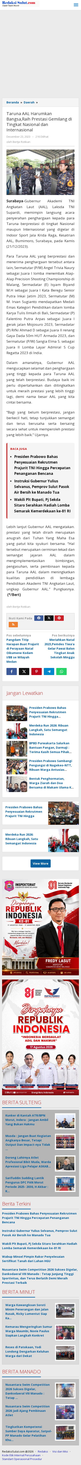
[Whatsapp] (61, 671)
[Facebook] (38, 618)
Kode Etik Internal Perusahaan (21, 1455)
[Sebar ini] (11, 671)
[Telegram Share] (49, 671)
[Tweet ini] (24, 671)
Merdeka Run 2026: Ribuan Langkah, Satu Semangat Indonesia (48, 729)
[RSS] (13, 624)
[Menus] (76, 5)
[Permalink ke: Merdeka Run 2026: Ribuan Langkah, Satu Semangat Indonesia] (16, 731)
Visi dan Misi (60, 1451)
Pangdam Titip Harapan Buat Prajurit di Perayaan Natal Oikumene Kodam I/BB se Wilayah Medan (22, 648)
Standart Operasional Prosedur (22, 1459)
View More (40, 863)
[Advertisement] (40, 53)
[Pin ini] (36, 671)
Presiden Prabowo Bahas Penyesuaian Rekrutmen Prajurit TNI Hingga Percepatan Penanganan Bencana (47, 716)
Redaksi (43, 1451)
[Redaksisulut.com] (20, 3)
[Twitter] (49, 618)
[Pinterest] (59, 618)
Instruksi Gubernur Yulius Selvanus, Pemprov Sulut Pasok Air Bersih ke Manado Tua (41, 487)
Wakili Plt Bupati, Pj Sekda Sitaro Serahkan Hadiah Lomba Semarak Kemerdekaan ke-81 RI (42, 505)
